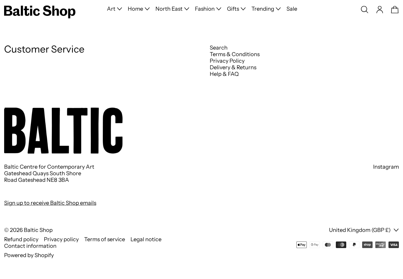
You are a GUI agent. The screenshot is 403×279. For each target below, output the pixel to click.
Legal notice (145, 239)
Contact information (30, 246)
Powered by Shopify (29, 255)
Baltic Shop (38, 230)
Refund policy (21, 239)
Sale (291, 8)
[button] (365, 9)
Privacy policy (61, 239)
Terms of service (104, 239)
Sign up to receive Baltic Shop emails (50, 203)
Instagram (386, 166)
